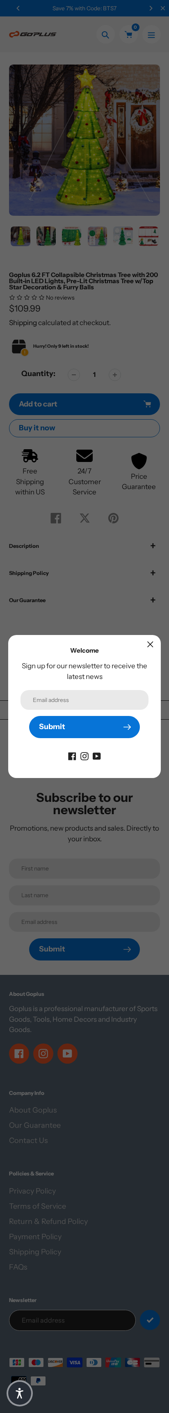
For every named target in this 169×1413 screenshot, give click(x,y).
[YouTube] (97, 755)
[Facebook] (72, 755)
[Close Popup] (150, 644)
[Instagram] (84, 755)
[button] (20, 1393)
